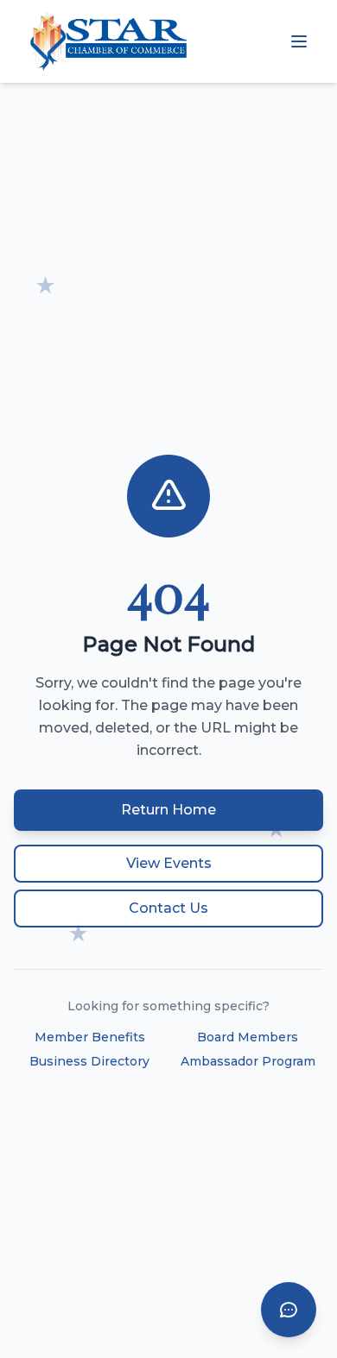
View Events (169, 863)
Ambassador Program (248, 1061)
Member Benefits (90, 1037)
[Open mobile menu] (299, 41)
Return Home (168, 810)
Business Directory (89, 1061)
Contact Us (168, 908)
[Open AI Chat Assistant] (288, 1309)
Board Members (247, 1037)
